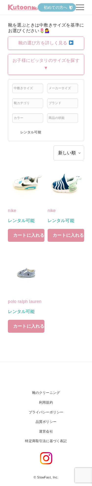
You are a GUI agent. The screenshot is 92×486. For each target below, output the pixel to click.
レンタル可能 (30, 132)
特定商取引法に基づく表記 (46, 441)
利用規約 (46, 402)
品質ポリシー (46, 422)
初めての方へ (55, 7)
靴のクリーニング (46, 393)
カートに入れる (28, 235)
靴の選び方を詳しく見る (43, 42)
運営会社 (46, 431)
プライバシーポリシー (46, 412)
